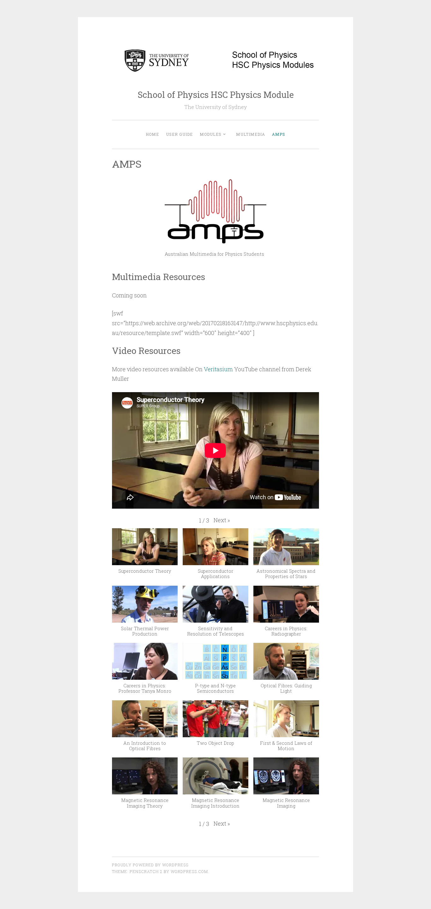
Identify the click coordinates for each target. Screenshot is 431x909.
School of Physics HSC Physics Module (216, 94)
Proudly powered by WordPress (150, 864)
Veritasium (218, 369)
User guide (179, 134)
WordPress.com (189, 871)
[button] (221, 520)
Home (152, 134)
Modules (210, 134)
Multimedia (250, 134)
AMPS (278, 134)
